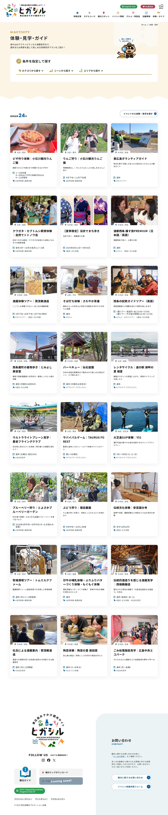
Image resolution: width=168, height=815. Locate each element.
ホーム (143, 25)
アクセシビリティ (58, 799)
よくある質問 (119, 756)
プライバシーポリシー (23, 799)
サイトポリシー (41, 799)
